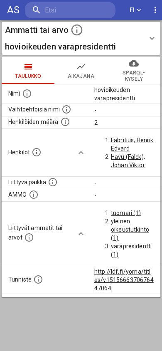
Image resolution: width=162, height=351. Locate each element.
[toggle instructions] (76, 30)
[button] (81, 38)
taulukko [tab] (28, 76)
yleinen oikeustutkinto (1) (130, 229)
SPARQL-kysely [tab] (134, 76)
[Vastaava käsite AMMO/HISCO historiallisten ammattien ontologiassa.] (33, 194)
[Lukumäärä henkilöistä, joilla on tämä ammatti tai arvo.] (65, 122)
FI (132, 10)
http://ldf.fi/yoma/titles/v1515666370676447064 (124, 280)
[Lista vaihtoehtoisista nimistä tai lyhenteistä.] (66, 109)
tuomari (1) (126, 213)
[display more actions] (155, 10)
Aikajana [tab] (81, 76)
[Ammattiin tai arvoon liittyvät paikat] (52, 182)
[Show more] (81, 152)
